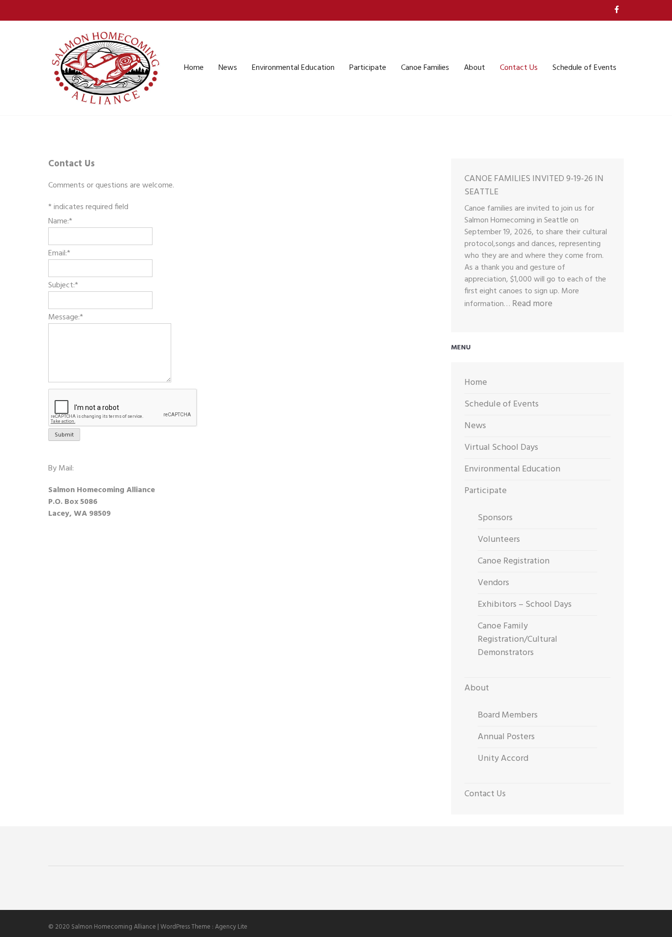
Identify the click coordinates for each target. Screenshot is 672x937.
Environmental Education (293, 68)
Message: (65, 317)
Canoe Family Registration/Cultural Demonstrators (517, 639)
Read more (532, 304)
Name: (60, 221)
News (227, 68)
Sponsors (495, 518)
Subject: (63, 285)
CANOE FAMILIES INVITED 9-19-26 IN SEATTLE (534, 185)
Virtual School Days (501, 447)
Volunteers (499, 539)
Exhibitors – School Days (525, 604)
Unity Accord (503, 758)
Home (194, 68)
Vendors (493, 583)
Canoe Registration (514, 561)
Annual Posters (506, 737)
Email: (59, 253)
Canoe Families (425, 68)
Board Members (508, 715)
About (474, 68)
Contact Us (519, 68)
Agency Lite (231, 927)
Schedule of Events (584, 68)
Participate (367, 68)
